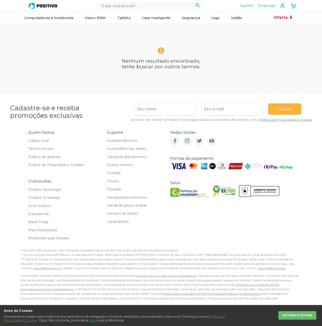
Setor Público (39, 206)
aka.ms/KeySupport (47, 268)
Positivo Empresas (44, 198)
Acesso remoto (120, 165)
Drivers (113, 181)
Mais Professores (42, 230)
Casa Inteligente (156, 18)
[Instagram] (187, 141)
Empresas (266, 6)
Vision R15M (95, 18)
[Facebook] (175, 141)
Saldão (236, 18)
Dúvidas (113, 173)
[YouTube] (211, 141)
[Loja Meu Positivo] (43, 6)
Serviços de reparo (122, 213)
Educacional (38, 214)
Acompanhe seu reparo (126, 149)
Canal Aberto (118, 222)
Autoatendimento (122, 141)
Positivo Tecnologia (44, 189)
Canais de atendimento (126, 157)
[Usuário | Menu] (282, 5)
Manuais (114, 189)
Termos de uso (40, 149)
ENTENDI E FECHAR (297, 315)
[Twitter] (199, 141)
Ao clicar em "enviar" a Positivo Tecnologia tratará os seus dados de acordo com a (221, 120)
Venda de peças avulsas (127, 205)
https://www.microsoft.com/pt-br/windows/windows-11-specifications (211, 293)
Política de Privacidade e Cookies (286, 120)
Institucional (38, 141)
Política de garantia (44, 157)
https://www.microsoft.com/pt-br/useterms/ (166, 275)
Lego (215, 18)
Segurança (191, 18)
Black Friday (38, 222)
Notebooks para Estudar (48, 238)
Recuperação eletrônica (127, 197)
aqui (92, 320)
